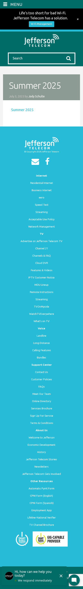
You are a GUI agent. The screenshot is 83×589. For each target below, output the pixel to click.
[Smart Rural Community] (22, 538)
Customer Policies (41, 379)
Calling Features (41, 350)
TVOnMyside (41, 306)
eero (41, 197)
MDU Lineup (41, 284)
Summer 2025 (22, 110)
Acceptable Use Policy (41, 219)
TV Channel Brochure (41, 524)
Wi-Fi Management (41, 24)
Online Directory (41, 401)
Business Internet (42, 190)
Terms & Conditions (41, 422)
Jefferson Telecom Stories (41, 459)
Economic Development (41, 444)
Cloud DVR (41, 262)
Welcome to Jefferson (42, 437)
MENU (16, 4)
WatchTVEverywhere (41, 313)
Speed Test (41, 204)
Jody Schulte (36, 96)
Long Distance (41, 342)
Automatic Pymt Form (41, 488)
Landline (41, 335)
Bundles (41, 357)
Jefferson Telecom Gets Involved (41, 473)
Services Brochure (41, 408)
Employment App (41, 510)
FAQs (41, 386)
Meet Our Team (41, 393)
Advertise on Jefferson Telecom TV (41, 241)
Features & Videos (41, 270)
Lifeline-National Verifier (41, 517)
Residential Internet (41, 182)
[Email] (36, 163)
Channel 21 (41, 248)
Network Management (41, 226)
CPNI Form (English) (41, 495)
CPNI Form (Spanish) (42, 503)
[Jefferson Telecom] (41, 40)
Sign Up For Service (41, 415)
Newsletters (41, 466)
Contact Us (41, 372)
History (41, 452)
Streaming (41, 212)
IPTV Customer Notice (41, 277)
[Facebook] (48, 163)
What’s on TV (42, 321)
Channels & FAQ (41, 255)
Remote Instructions (41, 292)
